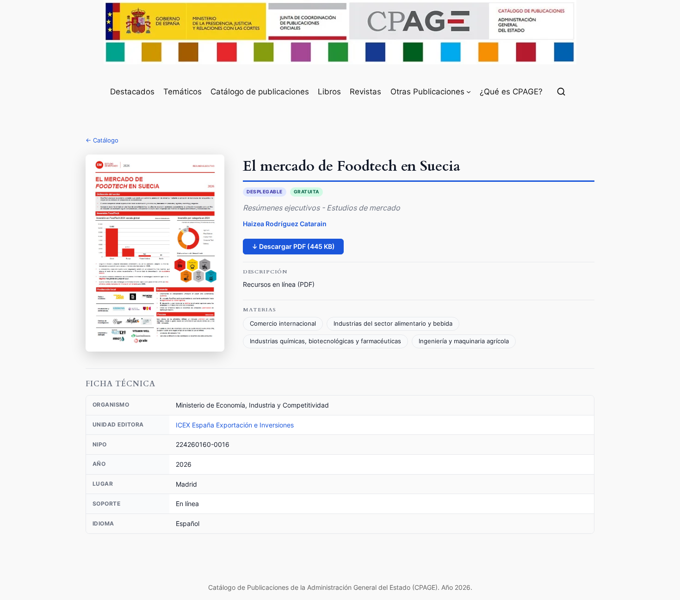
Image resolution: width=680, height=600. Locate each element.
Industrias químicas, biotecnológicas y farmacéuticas (325, 341)
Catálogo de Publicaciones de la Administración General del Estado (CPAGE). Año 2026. (340, 587)
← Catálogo (102, 140)
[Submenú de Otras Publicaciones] (468, 91)
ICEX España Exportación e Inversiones (235, 425)
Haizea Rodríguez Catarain (285, 224)
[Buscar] (561, 91)
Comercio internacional (283, 323)
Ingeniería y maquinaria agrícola (464, 341)
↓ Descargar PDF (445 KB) (293, 246)
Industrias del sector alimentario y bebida (393, 323)
